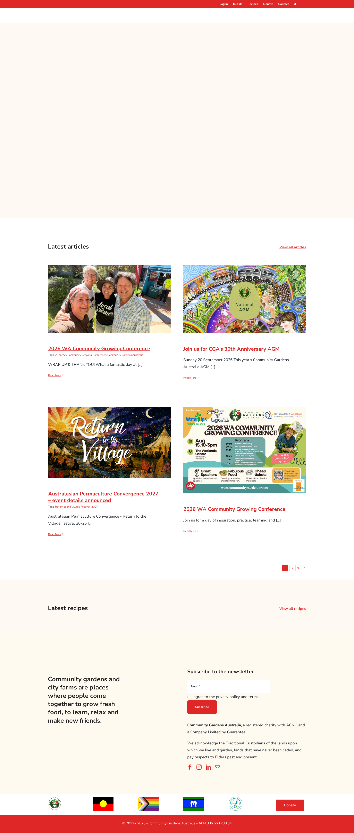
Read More (54, 375)
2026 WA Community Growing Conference (109, 295)
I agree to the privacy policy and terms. (225, 696)
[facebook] (189, 767)
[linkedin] (208, 767)
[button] (295, 4)
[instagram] (199, 767)
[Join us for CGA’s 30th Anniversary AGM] (244, 299)
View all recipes (292, 608)
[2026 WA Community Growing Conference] (109, 299)
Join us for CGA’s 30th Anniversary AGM (244, 295)
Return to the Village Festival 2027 (76, 507)
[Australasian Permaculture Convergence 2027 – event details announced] (109, 442)
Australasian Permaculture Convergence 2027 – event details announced (109, 435)
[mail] (217, 767)
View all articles (292, 247)
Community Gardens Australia (125, 355)
